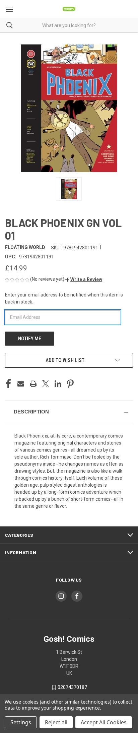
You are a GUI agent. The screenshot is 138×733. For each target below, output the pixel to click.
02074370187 (72, 687)
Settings (20, 722)
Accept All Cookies (104, 722)
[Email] (20, 383)
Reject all (56, 722)
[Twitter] (45, 383)
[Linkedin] (58, 383)
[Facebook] (8, 383)
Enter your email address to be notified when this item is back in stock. (64, 298)
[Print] (33, 383)
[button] (83, 279)
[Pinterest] (70, 383)
